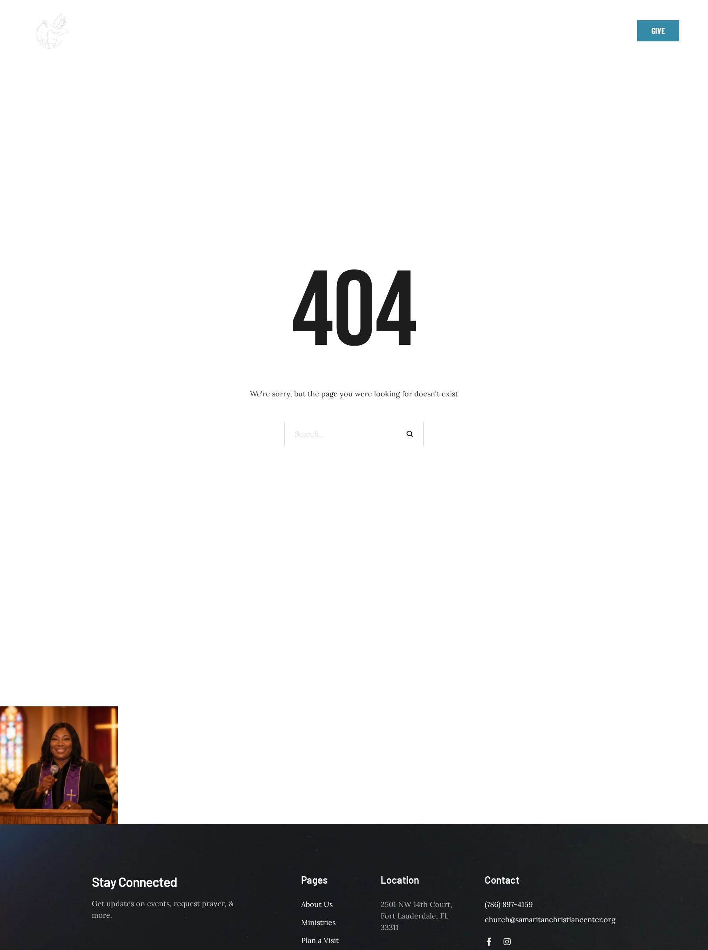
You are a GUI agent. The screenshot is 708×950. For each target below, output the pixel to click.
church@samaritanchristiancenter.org (550, 919)
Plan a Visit (320, 940)
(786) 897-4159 (509, 904)
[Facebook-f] (582, 31)
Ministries (318, 922)
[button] (427, 25)
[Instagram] (600, 31)
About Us (317, 904)
